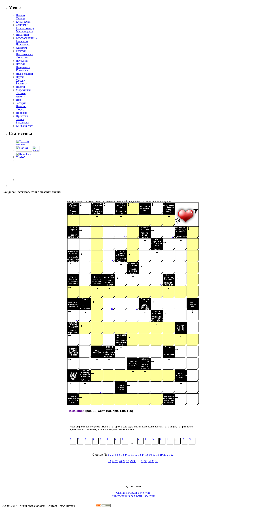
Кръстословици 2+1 (28, 37)
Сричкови (22, 24)
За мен (20, 119)
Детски (20, 63)
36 (156, 461)
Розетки (21, 50)
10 (128, 454)
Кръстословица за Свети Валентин (133, 495)
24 (113, 461)
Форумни (22, 57)
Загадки (21, 103)
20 (164, 454)
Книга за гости (25, 125)
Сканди (20, 18)
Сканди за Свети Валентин (133, 492)
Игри (19, 99)
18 (157, 454)
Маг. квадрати (24, 31)
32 (142, 461)
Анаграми (22, 47)
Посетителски (24, 54)
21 (168, 454)
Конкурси (22, 70)
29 (131, 461)
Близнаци (22, 41)
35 (152, 461)
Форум (20, 109)
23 (109, 461)
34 (149, 461)
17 (154, 454)
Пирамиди (22, 34)
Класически (23, 21)
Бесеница (22, 83)
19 (161, 454)
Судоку (20, 80)
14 (143, 454)
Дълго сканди (24, 73)
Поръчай (21, 112)
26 (120, 461)
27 (124, 461)
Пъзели (20, 86)
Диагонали (22, 44)
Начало (20, 15)
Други (20, 76)
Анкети (20, 96)
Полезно (21, 106)
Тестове (21, 93)
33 (145, 461)
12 (135, 454)
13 (139, 454)
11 (132, 454)
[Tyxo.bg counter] (24, 144)
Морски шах (23, 89)
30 (134, 461)
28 (127, 461)
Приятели (22, 116)
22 (172, 454)
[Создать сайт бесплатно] (103, 505)
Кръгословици (25, 28)
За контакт (22, 122)
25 (116, 461)
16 (150, 454)
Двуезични (22, 60)
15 (146, 454)
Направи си (23, 67)
